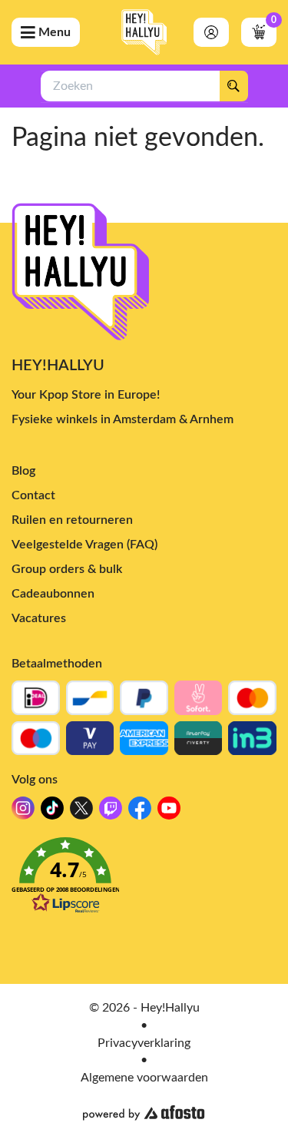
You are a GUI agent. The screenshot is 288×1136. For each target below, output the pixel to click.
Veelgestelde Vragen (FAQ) (84, 544)
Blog (23, 471)
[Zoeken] (233, 86)
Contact (33, 495)
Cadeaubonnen (53, 594)
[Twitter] (81, 812)
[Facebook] (139, 812)
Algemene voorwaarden (144, 1077)
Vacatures (39, 618)
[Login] (211, 32)
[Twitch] (110, 812)
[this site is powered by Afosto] (143, 1113)
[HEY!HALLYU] (144, 32)
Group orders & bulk (67, 569)
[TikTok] (52, 812)
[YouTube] (168, 812)
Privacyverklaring (144, 1043)
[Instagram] (23, 812)
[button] (144, 879)
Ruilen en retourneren (72, 520)
